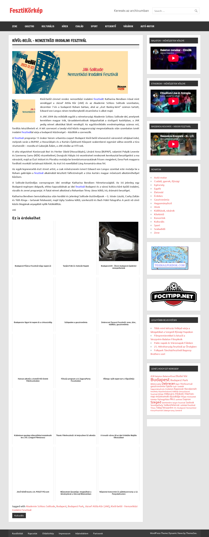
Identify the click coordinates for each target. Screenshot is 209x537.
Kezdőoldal (17, 533)
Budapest (61, 506)
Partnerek (98, 533)
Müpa (183, 396)
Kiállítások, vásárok (164, 210)
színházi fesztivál (187, 405)
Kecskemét (191, 388)
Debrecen (168, 383)
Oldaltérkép (48, 533)
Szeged (156, 402)
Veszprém (167, 407)
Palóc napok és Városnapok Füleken (173, 342)
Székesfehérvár (172, 404)
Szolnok (190, 402)
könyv (161, 394)
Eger (178, 384)
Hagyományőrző (163, 203)
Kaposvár (179, 388)
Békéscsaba (156, 384)
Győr (175, 386)
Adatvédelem (81, 533)
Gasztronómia (161, 199)
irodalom (169, 389)
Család (79, 26)
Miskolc (179, 393)
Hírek (65, 26)
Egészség (159, 184)
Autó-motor (147, 26)
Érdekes (158, 195)
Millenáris (169, 393)
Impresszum (64, 533)
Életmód (158, 192)
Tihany (153, 408)
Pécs (172, 399)
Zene (14, 26)
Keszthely (154, 391)
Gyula (169, 386)
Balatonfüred (169, 376)
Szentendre (167, 402)
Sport (94, 26)
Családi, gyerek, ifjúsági (166, 181)
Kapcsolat (32, 533)
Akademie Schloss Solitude (40, 506)
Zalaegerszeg (169, 410)
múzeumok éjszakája (168, 396)
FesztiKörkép (26, 10)
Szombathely (157, 405)
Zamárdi (178, 410)
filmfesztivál (186, 383)
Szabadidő (159, 228)
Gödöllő (180, 386)
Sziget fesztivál (178, 402)
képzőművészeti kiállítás (168, 391)
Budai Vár (182, 375)
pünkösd (179, 399)
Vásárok (128, 26)
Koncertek (159, 217)
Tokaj (159, 407)
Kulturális (48, 26)
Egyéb (157, 188)
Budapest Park (76, 506)
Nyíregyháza (163, 399)
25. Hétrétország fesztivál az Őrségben (175, 346)
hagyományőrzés (158, 389)
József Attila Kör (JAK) (97, 506)
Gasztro (29, 26)
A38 (153, 376)
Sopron (187, 399)
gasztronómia (158, 386)
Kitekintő (110, 26)
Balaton (158, 376)
